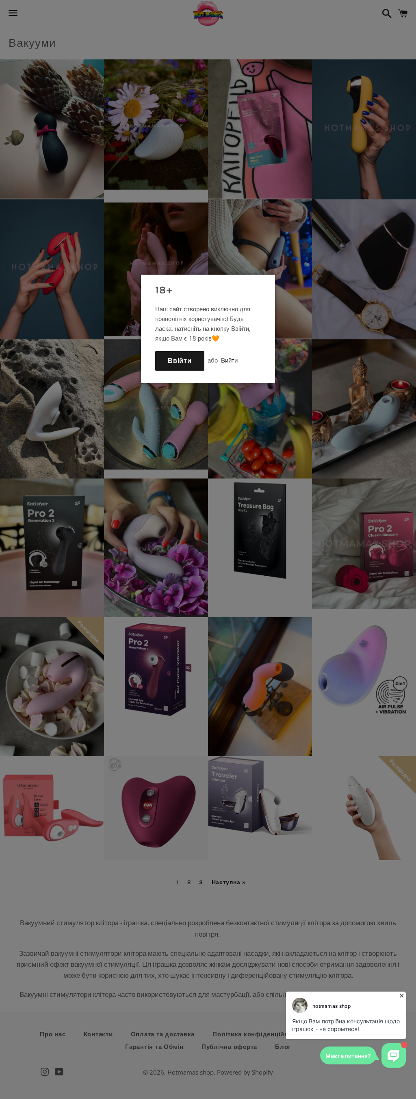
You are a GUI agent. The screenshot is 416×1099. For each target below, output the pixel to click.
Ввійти (180, 361)
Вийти (229, 360)
